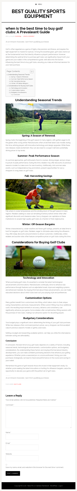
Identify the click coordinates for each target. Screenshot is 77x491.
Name (8, 432)
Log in (60, 486)
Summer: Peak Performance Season (22, 79)
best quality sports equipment (38, 14)
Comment (10, 405)
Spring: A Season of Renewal (19, 77)
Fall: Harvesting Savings (18, 81)
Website (9, 454)
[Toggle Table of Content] (30, 71)
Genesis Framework (42, 486)
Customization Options (18, 90)
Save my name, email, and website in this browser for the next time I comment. (35, 467)
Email (8, 443)
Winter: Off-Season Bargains (19, 83)
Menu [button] (40, 4)
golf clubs (17, 384)
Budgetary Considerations (19, 92)
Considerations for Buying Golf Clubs (20, 86)
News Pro (30, 486)
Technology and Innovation (19, 88)
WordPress (53, 486)
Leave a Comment (28, 36)
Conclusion (17, 94)
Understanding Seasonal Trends (19, 74)
